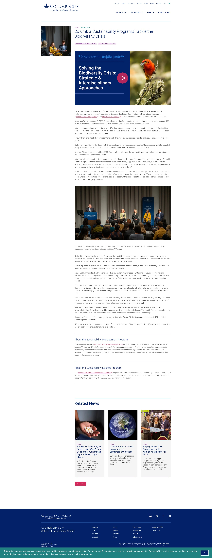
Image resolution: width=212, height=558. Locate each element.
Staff (123, 3)
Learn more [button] (86, 554)
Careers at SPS (157, 527)
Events (158, 3)
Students (131, 3)
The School (121, 12)
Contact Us (156, 530)
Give (165, 3)
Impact (150, 12)
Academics (137, 12)
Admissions (164, 12)
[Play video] (122, 78)
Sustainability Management (86, 43)
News (152, 3)
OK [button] (205, 553)
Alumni (139, 3)
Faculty (116, 3)
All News (80, 483)
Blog (146, 3)
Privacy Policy (164, 543)
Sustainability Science (107, 43)
